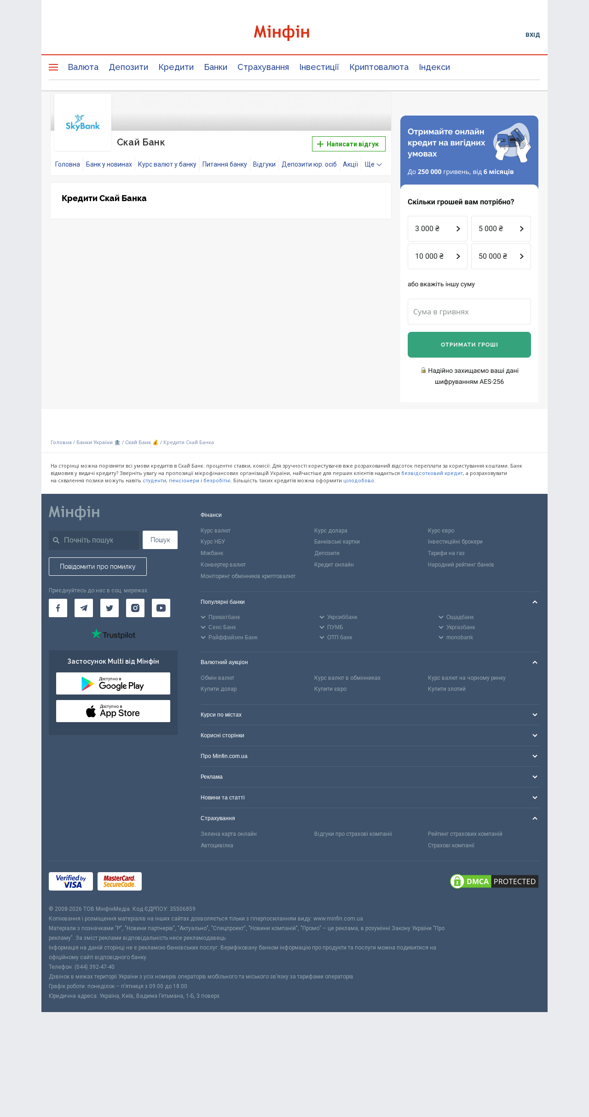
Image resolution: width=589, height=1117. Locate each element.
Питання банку (224, 164)
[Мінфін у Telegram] (84, 608)
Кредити (176, 67)
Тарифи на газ (446, 553)
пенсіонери (184, 481)
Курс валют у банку (167, 164)
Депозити (128, 67)
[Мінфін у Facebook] (58, 608)
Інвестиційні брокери (455, 541)
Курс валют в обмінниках (347, 678)
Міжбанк (212, 553)
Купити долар (219, 689)
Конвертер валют (223, 564)
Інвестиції (319, 67)
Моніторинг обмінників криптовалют (248, 576)
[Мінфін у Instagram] (135, 608)
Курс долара (330, 530)
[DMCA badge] (494, 882)
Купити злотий (447, 689)
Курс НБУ (213, 541)
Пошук (160, 540)
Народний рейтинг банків (461, 564)
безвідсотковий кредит (432, 473)
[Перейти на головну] (294, 34)
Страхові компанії (451, 845)
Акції (350, 164)
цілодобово (358, 481)
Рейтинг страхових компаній (465, 834)
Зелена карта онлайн (229, 834)
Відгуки (264, 164)
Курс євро (441, 530)
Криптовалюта (379, 67)
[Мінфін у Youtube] (161, 608)
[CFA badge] (166, 882)
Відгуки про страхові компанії (353, 834)
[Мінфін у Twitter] (109, 608)
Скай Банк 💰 (142, 443)
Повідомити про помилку (98, 566)
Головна (67, 164)
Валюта (83, 67)
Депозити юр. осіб (309, 164)
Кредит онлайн (334, 564)
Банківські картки (337, 541)
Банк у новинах (109, 164)
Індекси (434, 67)
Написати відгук (352, 144)
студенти (154, 481)
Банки (215, 67)
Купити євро (330, 689)
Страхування (263, 67)
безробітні (217, 481)
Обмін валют (217, 678)
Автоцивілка (217, 845)
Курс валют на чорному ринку (467, 678)
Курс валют (216, 530)
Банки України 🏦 (99, 443)
